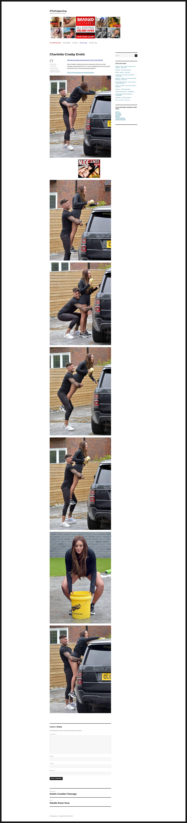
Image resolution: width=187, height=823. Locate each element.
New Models (66, 43)
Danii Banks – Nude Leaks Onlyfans (123, 97)
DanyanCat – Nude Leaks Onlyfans (123, 70)
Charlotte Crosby (54, 68)
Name (52, 756)
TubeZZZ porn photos (120, 119)
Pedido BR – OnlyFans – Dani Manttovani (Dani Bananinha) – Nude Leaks (125, 79)
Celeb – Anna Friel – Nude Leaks (122, 100)
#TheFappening (58, 11)
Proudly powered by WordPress (66, 816)
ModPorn (117, 112)
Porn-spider (118, 113)
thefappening (53, 64)
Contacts (75, 43)
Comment (53, 734)
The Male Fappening (120, 118)
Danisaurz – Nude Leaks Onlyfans (122, 89)
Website (52, 770)
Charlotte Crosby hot (54, 70)
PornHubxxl (118, 115)
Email (52, 763)
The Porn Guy (93, 43)
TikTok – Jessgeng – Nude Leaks (122, 72)
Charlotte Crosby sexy (55, 71)
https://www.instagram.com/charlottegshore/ (80, 72)
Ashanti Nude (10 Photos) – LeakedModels (124, 91)
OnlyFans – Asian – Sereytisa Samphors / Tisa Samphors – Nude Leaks (125, 67)
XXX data (117, 116)
